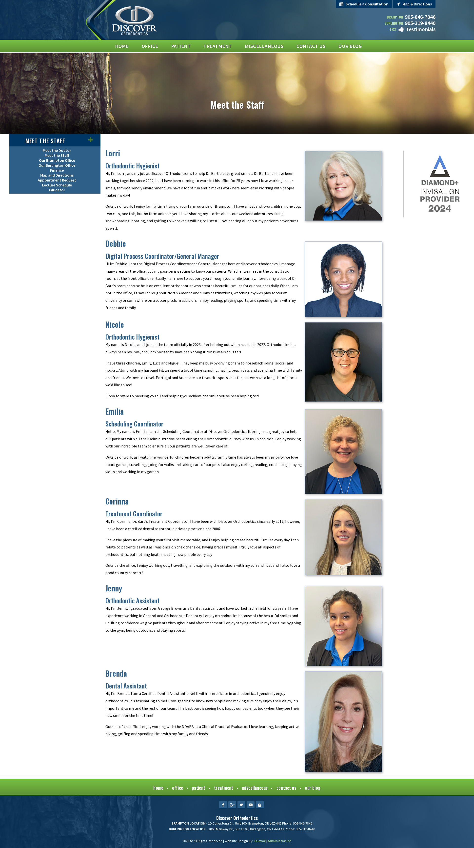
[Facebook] (223, 804)
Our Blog (313, 788)
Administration (280, 841)
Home (158, 788)
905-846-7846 (420, 16)
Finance (57, 170)
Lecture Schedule (57, 184)
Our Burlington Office (57, 165)
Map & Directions (417, 3)
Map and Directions (57, 175)
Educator (57, 189)
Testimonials (420, 29)
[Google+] (232, 804)
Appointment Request (57, 180)
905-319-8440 (420, 23)
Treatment (223, 788)
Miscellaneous (255, 788)
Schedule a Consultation (367, 3)
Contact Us (286, 788)
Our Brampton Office (57, 160)
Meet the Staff (45, 140)
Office (177, 788)
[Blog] (260, 804)
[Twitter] (241, 804)
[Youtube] (251, 804)
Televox (260, 841)
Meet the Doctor (57, 150)
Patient (198, 788)
